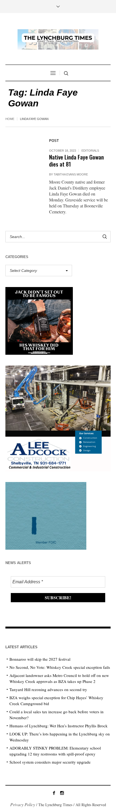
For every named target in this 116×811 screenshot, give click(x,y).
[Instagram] (62, 793)
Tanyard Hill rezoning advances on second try (48, 689)
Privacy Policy (22, 804)
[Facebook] (54, 793)
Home (9, 118)
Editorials (90, 150)
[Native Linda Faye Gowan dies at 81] (21, 151)
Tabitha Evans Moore (71, 174)
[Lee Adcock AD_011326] (58, 418)
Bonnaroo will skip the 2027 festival (39, 659)
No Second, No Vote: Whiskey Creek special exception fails (59, 667)
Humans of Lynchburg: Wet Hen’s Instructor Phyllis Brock (58, 725)
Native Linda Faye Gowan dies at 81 (76, 160)
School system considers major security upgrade (50, 762)
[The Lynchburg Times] (58, 39)
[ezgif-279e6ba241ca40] (45, 515)
